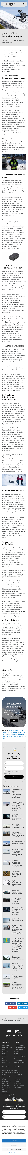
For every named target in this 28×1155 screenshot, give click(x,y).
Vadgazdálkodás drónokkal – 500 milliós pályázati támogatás (16, 874)
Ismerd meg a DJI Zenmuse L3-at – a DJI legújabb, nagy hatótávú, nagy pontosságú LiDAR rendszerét (18, 806)
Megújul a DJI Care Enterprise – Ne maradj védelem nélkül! (17, 883)
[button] (25, 1122)
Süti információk (6, 1153)
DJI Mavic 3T (20, 736)
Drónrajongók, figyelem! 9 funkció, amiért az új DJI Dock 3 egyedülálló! (18, 834)
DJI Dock (18, 730)
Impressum (22, 1153)
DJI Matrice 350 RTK (19, 734)
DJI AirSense (12, 730)
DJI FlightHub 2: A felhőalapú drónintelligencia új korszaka (17, 817)
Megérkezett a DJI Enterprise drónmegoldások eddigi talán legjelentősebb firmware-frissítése (17, 930)
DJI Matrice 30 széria (16, 732)
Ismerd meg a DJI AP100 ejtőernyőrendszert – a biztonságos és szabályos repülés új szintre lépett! (18, 793)
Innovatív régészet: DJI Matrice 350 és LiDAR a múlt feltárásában (18, 843)
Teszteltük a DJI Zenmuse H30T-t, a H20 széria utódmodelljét (17, 900)
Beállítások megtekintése (14, 1149)
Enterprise (21, 40)
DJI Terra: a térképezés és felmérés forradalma (18, 957)
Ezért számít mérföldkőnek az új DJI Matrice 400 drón (18, 825)
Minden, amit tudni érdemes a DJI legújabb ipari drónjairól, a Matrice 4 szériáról (18, 853)
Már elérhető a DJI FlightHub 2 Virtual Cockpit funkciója (17, 892)
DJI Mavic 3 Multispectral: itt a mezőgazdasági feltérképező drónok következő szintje (18, 986)
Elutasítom (14, 1145)
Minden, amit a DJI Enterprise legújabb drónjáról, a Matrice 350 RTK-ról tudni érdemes (17, 967)
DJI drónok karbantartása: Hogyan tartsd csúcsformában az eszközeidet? (17, 864)
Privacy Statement (15, 1153)
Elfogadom (14, 1140)
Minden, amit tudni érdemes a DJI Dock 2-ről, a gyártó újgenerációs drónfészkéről (18, 911)
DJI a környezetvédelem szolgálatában (17, 976)
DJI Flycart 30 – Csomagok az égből (17, 919)
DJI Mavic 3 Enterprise (9, 736)
